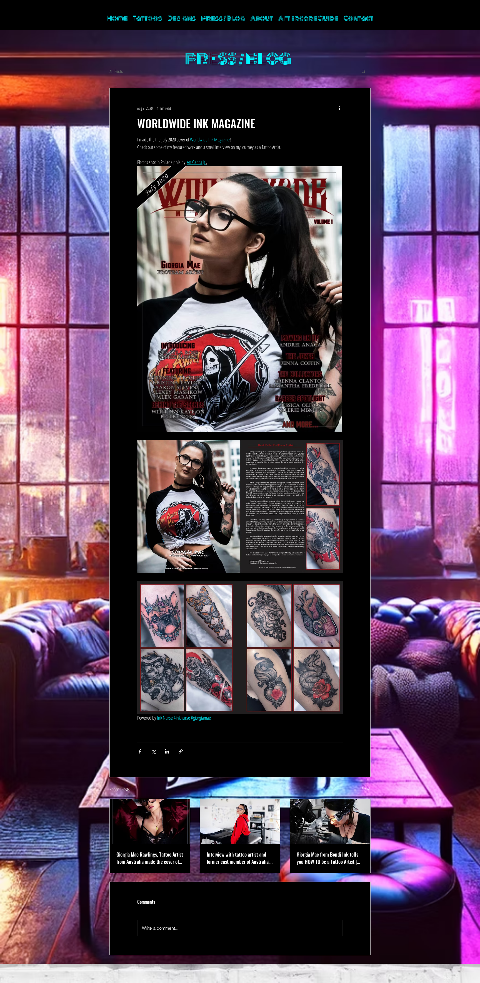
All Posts (116, 71)
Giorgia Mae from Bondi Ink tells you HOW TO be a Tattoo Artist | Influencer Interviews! (327, 858)
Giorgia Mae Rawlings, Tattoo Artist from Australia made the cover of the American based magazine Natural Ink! (149, 858)
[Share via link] (180, 751)
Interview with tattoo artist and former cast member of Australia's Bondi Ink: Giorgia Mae (239, 858)
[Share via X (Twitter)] (153, 751)
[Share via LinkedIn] (167, 751)
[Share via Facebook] (139, 751)
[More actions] (339, 108)
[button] (363, 71)
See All (366, 788)
